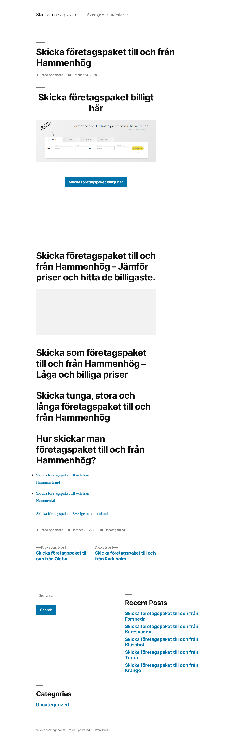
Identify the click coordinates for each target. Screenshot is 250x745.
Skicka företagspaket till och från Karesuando (161, 629)
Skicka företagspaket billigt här (96, 182)
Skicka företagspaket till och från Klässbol (161, 641)
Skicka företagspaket (57, 14)
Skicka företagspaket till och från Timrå (161, 654)
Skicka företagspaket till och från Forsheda (161, 616)
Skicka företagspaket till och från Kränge (161, 667)
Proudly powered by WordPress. (88, 730)
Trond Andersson (51, 75)
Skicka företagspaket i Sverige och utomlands (72, 513)
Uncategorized (115, 530)
